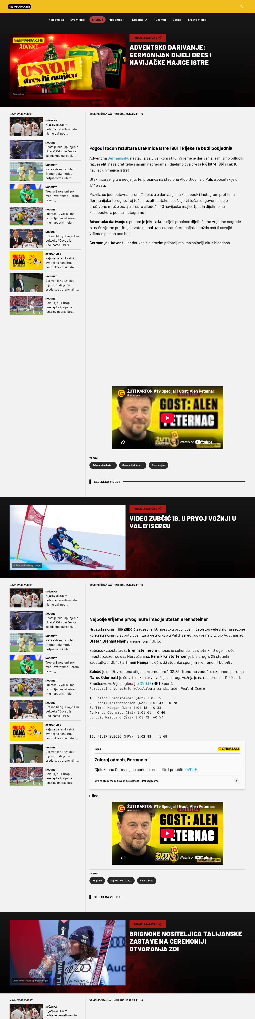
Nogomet (51, 142)
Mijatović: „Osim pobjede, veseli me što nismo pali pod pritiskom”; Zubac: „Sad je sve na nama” (61, 129)
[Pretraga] (241, 7)
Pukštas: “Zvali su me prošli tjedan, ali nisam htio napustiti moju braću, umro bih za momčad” (60, 218)
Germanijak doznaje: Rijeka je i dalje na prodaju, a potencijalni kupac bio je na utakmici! (60, 285)
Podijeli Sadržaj (145, 37)
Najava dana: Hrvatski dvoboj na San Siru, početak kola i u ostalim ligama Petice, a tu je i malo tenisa (61, 262)
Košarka (51, 120)
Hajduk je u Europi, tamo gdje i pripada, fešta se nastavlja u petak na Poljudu (59, 307)
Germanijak (53, 254)
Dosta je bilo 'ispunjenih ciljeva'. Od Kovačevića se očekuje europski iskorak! (61, 151)
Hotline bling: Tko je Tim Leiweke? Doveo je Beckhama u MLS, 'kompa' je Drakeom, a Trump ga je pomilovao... (62, 240)
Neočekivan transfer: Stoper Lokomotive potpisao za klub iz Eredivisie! (60, 173)
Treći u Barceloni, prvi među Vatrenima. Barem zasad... (62, 195)
